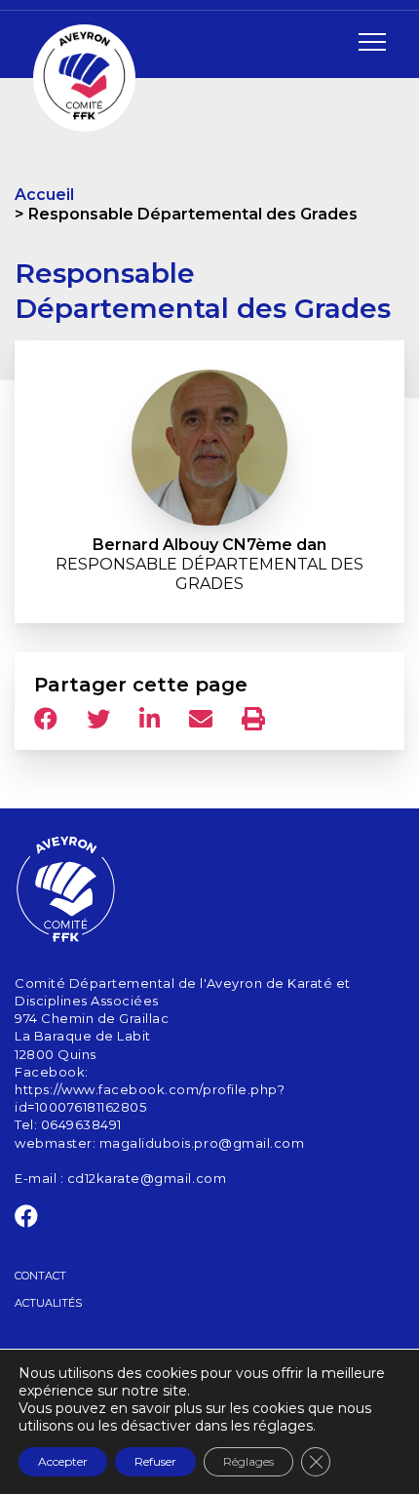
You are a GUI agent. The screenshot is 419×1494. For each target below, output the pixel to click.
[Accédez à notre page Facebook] (27, 1220)
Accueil (44, 194)
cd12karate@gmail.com (146, 1178)
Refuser (155, 1461)
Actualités (48, 1303)
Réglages (248, 1461)
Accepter (63, 1461)
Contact (40, 1275)
